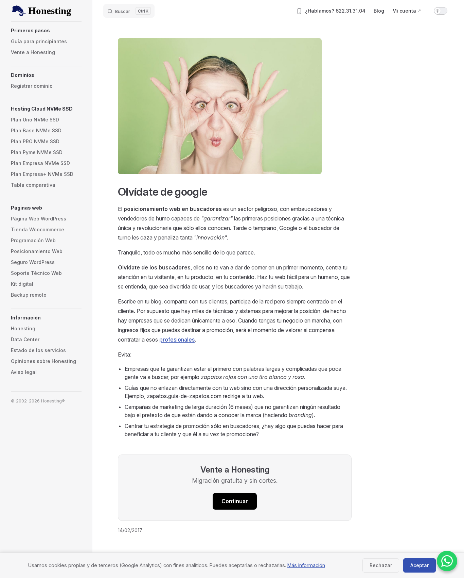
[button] (46, 30)
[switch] (440, 11)
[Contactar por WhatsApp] (447, 561)
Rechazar (381, 565)
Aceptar (419, 565)
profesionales (177, 339)
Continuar (234, 501)
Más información (306, 565)
